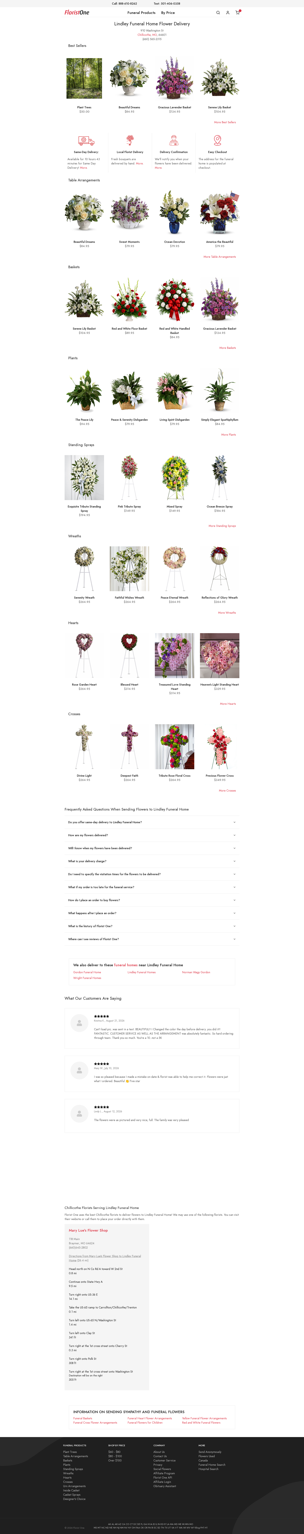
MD (176, 1524)
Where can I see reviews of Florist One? (93, 939)
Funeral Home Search (212, 1465)
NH (114, 1527)
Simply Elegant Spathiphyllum (219, 420)
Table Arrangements (75, 1456)
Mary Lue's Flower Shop (88, 1230)
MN (187, 1524)
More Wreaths (227, 613)
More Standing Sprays (222, 526)
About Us (159, 1452)
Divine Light (84, 776)
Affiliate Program (164, 1473)
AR (116, 1524)
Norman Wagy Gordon (196, 972)
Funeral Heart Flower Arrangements (150, 1418)
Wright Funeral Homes (87, 978)
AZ (119, 1524)
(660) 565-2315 (152, 39)
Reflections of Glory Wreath (220, 598)
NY (129, 1527)
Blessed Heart (129, 685)
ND (107, 1527)
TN (162, 1527)
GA (145, 1524)
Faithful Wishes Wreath (129, 598)
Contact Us (160, 1456)
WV (188, 1527)
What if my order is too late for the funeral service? (101, 887)
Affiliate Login (162, 1482)
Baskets (67, 1460)
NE (110, 1527)
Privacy (157, 1465)
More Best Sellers (225, 122)
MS (95, 1527)
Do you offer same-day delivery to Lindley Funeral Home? (105, 822)
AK (109, 1524)
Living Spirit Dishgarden (175, 420)
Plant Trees (84, 107)
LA (168, 1524)
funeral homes (126, 965)
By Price (168, 12)
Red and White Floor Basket (129, 329)
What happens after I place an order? (92, 913)
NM (122, 1527)
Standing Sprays (73, 1469)
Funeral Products (141, 12)
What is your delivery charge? (87, 861)
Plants (66, 1465)
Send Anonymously (210, 1452)
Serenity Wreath (84, 598)
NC (103, 1527)
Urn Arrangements (74, 1486)
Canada (203, 1460)
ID (154, 1524)
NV (125, 1527)
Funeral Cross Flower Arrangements (95, 1423)
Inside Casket (71, 1490)
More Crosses (227, 791)
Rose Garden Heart (84, 685)
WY (193, 1527)
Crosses (68, 1482)
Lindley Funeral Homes (142, 972)
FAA (138, 1527)
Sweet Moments (129, 242)
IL (156, 1524)
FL (142, 1524)
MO (154, 35)
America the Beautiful (219, 242)
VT (176, 1527)
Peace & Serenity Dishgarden (129, 420)
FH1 (202, 1527)
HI (149, 1524)
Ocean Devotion (174, 242)
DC (135, 1524)
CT (131, 1524)
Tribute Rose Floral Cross (174, 776)
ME (179, 1524)
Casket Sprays (71, 1495)
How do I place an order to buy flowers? (94, 900)
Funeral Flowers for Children (145, 1423)
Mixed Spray (174, 506)
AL (113, 1524)
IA (151, 1524)
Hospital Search (208, 1469)
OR (146, 1527)
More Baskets (227, 348)
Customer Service (164, 1460)
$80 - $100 (115, 1456)
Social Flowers (162, 1469)
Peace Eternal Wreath (174, 598)
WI (184, 1527)
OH (133, 1527)
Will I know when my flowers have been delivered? (100, 848)
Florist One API (162, 1478)
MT (99, 1527)
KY (165, 1524)
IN (159, 1524)
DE (138, 1524)
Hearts (67, 1478)
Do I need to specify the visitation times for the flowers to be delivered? (114, 874)
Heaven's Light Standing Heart (219, 685)
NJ (118, 1527)
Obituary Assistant (164, 1486)
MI (183, 1524)
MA (172, 1524)
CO (127, 1524)
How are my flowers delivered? (88, 835)
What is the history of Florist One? (90, 926)
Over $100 (115, 1460)
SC (155, 1527)
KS (162, 1524)
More (83, 168)
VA (172, 1527)
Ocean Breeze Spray (220, 506)
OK (142, 1527)
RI (152, 1527)
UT (169, 1527)
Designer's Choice (74, 1499)
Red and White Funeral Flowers (201, 1423)
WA (181, 1527)
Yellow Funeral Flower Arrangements (204, 1418)
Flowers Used (207, 1456)
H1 (206, 1527)
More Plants (228, 435)
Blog (197, 1527)
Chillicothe (144, 35)
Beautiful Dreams (129, 107)
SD (158, 1527)
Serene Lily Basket (219, 107)
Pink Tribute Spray (129, 506)
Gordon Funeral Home (87, 972)
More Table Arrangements (220, 257)
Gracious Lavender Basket (174, 107)
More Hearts (228, 704)
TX (166, 1527)
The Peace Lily (84, 420)
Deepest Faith (129, 776)
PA (149, 1527)
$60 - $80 (114, 1452)
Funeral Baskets (82, 1418)
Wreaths (68, 1473)
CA (123, 1524)
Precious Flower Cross (220, 776)
